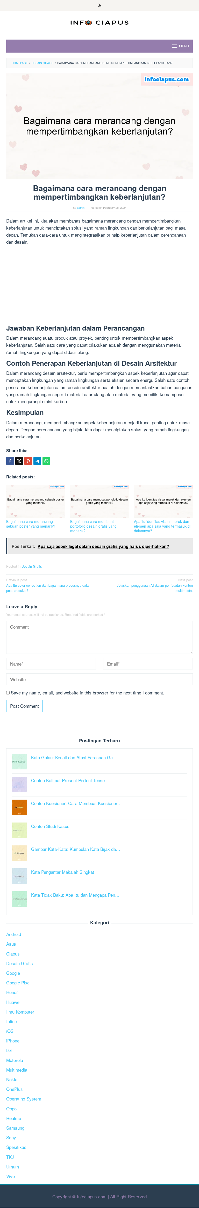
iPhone (12, 1040)
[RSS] (100, 5)
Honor (12, 992)
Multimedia (16, 1069)
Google (13, 973)
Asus (11, 943)
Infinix (12, 1021)
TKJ (10, 1157)
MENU (184, 45)
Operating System (23, 1098)
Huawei (13, 1002)
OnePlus (14, 1089)
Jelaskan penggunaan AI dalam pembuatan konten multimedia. (155, 585)
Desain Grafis (32, 566)
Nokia (11, 1079)
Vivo (10, 1176)
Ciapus (13, 953)
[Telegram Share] (37, 461)
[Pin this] (28, 461)
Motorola (14, 1060)
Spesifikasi (16, 1147)
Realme (13, 1118)
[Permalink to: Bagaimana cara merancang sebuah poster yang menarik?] (35, 501)
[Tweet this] (19, 461)
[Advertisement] (99, 285)
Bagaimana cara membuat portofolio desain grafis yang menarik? (93, 526)
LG (9, 1050)
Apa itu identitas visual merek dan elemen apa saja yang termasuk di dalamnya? (162, 526)
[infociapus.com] (99, 21)
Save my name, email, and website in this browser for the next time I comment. (87, 692)
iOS (9, 1031)
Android (13, 934)
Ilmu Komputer (20, 1011)
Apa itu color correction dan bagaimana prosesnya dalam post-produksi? (48, 585)
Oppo (11, 1108)
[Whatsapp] (46, 461)
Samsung (15, 1127)
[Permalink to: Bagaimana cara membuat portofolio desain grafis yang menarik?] (99, 501)
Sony (11, 1137)
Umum (12, 1166)
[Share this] (10, 461)
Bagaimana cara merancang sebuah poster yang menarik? (30, 524)
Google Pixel (18, 982)
